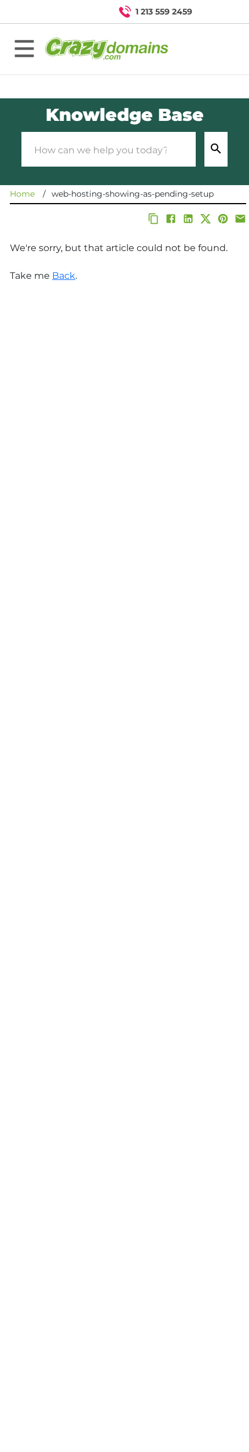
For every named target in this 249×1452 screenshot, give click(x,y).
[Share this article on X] (205, 218)
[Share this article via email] (240, 218)
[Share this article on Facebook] (171, 218)
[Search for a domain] (218, 12)
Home (22, 194)
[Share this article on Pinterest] (223, 218)
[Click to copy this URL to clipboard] (153, 218)
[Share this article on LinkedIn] (188, 218)
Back (63, 275)
